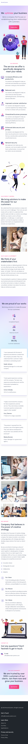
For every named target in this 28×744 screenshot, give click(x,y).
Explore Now (14, 27)
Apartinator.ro (4, 728)
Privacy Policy (4, 737)
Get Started (14, 687)
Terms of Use (4, 735)
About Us (3, 723)
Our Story (3, 725)
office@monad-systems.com (12, 655)
